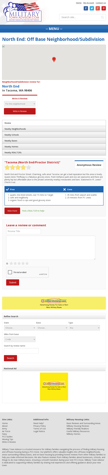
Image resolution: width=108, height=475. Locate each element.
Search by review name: (14, 345)
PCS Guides (7, 436)
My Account (88, 2)
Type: (70, 322)
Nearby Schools (11, 134)
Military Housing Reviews (78, 426)
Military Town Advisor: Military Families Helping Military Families (22, 12)
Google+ (97, 8)
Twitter (92, 8)
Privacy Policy (39, 426)
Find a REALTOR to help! (33, 210)
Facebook (86, 8)
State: (6, 322)
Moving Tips (7, 439)
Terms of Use (39, 428)
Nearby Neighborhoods (15, 129)
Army (4, 428)
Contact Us (101, 2)
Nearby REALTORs (13, 152)
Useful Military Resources (78, 431)
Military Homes (73, 434)
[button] (54, 59)
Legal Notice (39, 431)
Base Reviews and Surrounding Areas (83, 423)
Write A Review (20, 111)
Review (7, 123)
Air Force (6, 431)
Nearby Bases (10, 140)
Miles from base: (11, 334)
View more (12, 210)
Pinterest (103, 8)
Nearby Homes (11, 146)
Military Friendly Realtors (78, 428)
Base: (38, 322)
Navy (4, 434)
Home (79, 2)
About (5, 426)
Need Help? (38, 423)
